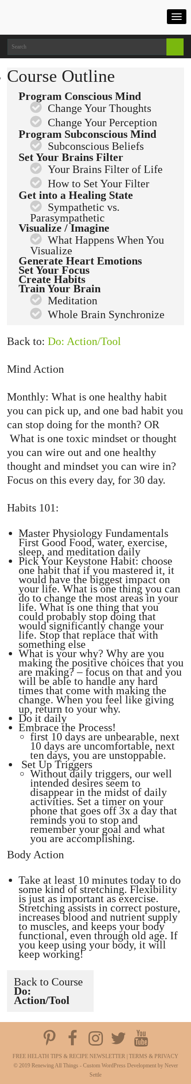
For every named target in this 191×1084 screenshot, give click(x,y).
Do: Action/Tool (84, 341)
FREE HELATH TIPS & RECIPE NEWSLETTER (69, 1056)
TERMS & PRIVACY (153, 1056)
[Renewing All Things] (65, 15)
